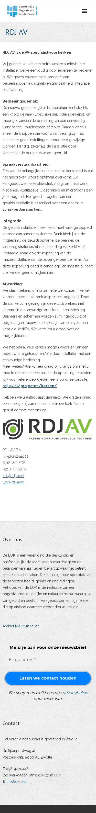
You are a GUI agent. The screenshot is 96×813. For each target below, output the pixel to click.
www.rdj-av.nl (13, 482)
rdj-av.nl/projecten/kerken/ (30, 386)
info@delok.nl (17, 782)
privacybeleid (75, 692)
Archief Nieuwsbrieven (21, 626)
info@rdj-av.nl (13, 476)
